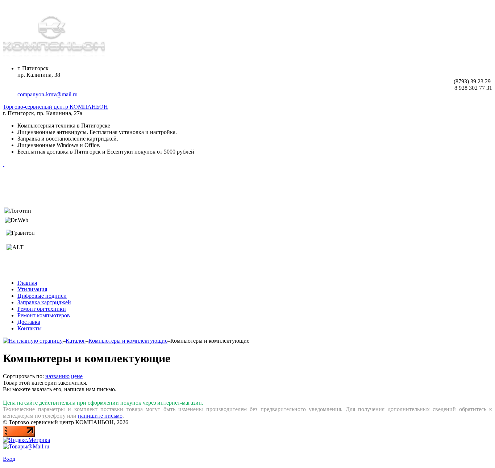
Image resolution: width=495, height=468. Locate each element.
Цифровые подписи (42, 296)
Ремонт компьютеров (43, 315)
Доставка (28, 322)
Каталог (76, 341)
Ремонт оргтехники (41, 309)
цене (77, 376)
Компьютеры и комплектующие (127, 341)
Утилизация (32, 289)
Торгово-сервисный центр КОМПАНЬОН (55, 107)
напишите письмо (100, 416)
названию (57, 376)
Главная (27, 283)
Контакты (29, 328)
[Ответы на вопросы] (3, 164)
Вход (9, 459)
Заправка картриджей (44, 302)
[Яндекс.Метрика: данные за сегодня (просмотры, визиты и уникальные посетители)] (26, 440)
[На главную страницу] (33, 341)
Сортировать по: (23, 376)
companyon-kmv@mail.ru (47, 94)
